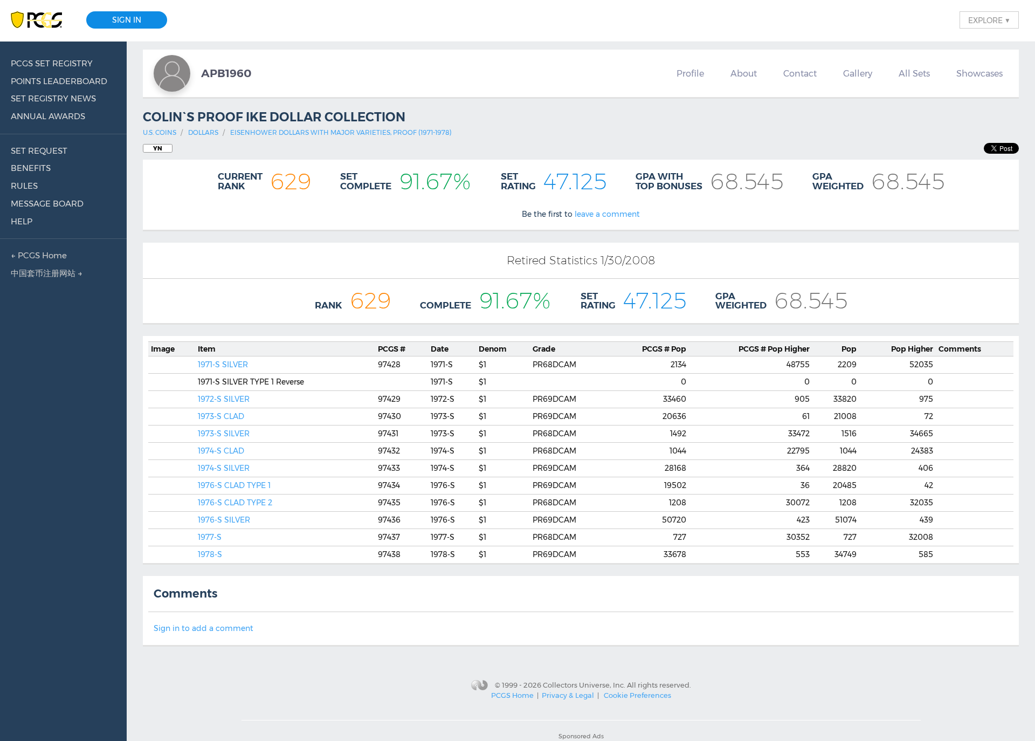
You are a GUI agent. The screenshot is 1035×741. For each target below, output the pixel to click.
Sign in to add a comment (203, 628)
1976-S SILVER (224, 520)
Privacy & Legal (568, 695)
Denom (493, 349)
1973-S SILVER (224, 433)
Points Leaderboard (59, 81)
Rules (24, 186)
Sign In (126, 20)
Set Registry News (53, 98)
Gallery (857, 73)
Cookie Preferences (637, 695)
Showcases (979, 73)
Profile (690, 73)
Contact (800, 73)
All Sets (914, 73)
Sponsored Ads (581, 736)
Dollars (203, 132)
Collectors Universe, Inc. (584, 684)
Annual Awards (48, 116)
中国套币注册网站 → (46, 273)
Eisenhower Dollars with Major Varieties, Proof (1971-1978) (341, 132)
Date (439, 349)
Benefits (31, 168)
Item (207, 349)
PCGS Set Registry (52, 63)
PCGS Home (512, 695)
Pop (664, 349)
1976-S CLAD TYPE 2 (235, 502)
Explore (989, 20)
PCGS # (391, 349)
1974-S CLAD (221, 451)
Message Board (47, 203)
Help (21, 221)
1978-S (210, 554)
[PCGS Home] (42, 20)
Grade (544, 349)
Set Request (39, 151)
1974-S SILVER (224, 468)
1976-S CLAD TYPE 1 (234, 485)
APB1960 (226, 73)
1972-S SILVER (224, 399)
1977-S (210, 537)
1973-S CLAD (221, 416)
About (743, 73)
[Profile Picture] (172, 73)
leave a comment (607, 214)
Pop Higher (774, 349)
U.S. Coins (159, 132)
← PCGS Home (39, 255)
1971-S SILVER (223, 364)
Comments (960, 349)
